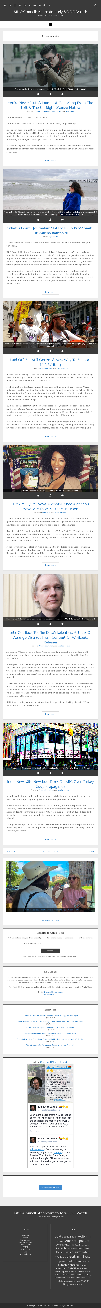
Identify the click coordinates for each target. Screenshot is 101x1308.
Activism (25, 1235)
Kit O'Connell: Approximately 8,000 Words (50, 11)
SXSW (87, 1277)
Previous (11, 851)
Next (91, 851)
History (86, 1262)
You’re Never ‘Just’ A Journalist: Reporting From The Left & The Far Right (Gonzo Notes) (50, 89)
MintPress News (62, 368)
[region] (50, 886)
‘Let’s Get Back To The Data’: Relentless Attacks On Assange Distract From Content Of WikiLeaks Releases (50, 619)
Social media (70, 1278)
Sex (25, 1252)
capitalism (72, 1248)
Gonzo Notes (56, 111)
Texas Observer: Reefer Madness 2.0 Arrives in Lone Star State (50, 1045)
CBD (78, 1248)
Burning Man (25, 1240)
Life (50, 368)
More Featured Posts (50, 920)
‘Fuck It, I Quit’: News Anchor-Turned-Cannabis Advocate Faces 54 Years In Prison (50, 490)
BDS (73, 1245)
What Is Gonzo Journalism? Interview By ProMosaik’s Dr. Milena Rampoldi (50, 213)
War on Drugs (25, 1254)
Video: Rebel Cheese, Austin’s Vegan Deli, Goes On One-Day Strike (50, 1033)
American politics (77, 1241)
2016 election (63, 1236)
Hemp (78, 1261)
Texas (59, 1280)
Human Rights (25, 1245)
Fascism (64, 1257)
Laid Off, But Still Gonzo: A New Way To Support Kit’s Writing (50, 345)
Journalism (70, 111)
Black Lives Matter (82, 1245)
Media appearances (64, 1271)
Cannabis (62, 1248)
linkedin (80, 1268)
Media (86, 1268)
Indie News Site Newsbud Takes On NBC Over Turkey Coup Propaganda (50, 768)
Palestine (68, 1274)
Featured (76, 1256)
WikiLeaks (78, 1284)
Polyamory (25, 1249)
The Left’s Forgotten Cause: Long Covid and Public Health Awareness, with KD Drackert (50, 1039)
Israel (78, 1264)
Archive (42, 646)
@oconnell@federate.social (54, 1062)
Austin (25, 1238)
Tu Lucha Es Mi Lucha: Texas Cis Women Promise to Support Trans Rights (50, 1015)
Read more (52, 161)
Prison (57, 1278)
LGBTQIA (25, 1247)
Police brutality (85, 1275)
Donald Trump (73, 1252)
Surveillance (80, 1278)
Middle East (80, 1271)
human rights (66, 1265)
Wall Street (76, 1281)
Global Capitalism (25, 1242)
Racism (62, 1278)
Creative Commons (42, 111)
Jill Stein (84, 1265)
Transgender (68, 1281)
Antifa (59, 1244)
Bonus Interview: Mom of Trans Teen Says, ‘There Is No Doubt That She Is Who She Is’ (50, 1021)
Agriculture (61, 1241)
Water (72, 1284)
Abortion (74, 1237)
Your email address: (31, 944)
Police (76, 1274)
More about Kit (50, 994)
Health (70, 1261)
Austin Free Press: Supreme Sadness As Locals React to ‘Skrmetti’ (50, 1027)
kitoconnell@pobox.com (53, 992)
